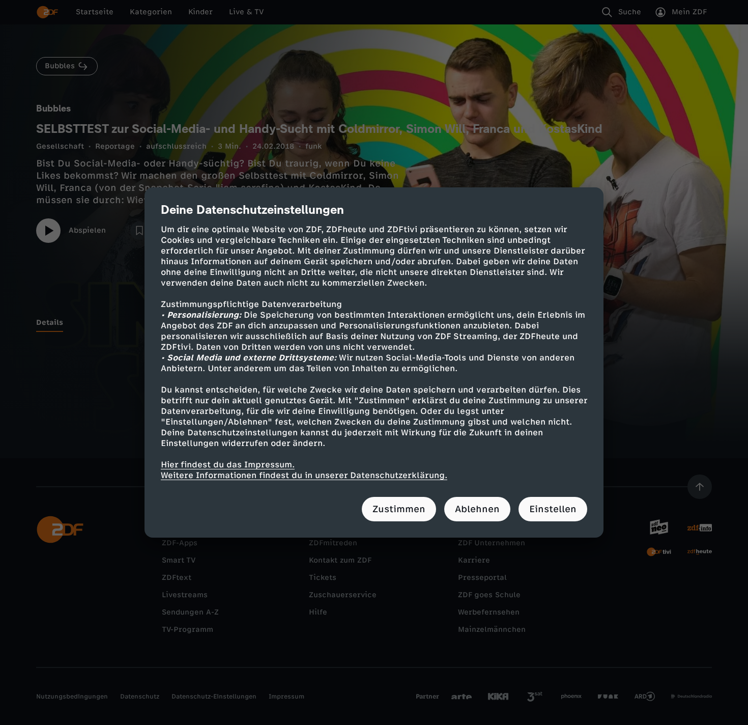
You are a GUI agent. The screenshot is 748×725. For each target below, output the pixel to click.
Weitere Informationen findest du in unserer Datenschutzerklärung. (304, 475)
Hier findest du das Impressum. (228, 464)
